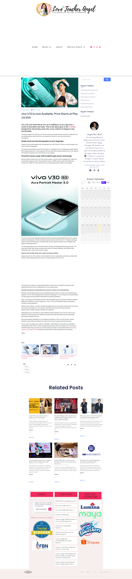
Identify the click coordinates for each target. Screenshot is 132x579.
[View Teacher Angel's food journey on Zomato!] (41, 517)
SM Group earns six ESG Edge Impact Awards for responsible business (90, 461)
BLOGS (45, 47)
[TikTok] (98, 170)
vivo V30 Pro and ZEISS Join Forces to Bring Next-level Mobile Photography (29, 357)
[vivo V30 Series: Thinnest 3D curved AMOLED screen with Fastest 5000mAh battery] (69, 349)
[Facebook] (90, 170)
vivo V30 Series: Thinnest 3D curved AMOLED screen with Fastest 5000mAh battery (68, 357)
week (99, 182)
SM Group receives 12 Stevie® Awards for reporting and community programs (91, 416)
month (104, 182)
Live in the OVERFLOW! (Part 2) (64, 510)
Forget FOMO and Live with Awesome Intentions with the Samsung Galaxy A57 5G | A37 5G (65, 461)
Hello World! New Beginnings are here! (65, 501)
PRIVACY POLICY (74, 47)
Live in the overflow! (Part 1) (63, 505)
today (82, 183)
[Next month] (85, 181)
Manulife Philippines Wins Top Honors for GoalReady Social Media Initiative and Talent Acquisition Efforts (65, 417)
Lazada (28, 329)
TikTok (35, 329)
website (74, 327)
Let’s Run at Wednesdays (62, 514)
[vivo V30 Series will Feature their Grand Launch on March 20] (49, 349)
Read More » (31, 437)
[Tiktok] (97, 47)
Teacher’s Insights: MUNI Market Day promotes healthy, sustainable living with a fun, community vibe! (65, 555)
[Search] (107, 79)
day (94, 182)
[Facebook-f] (94, 47)
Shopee (23, 329)
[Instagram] (94, 170)
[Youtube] (100, 47)
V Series (72, 127)
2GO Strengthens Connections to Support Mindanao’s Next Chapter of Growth (40, 461)
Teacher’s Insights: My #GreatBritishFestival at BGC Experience (63, 540)
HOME (35, 47)
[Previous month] (82, 181)
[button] (68, 364)
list (109, 182)
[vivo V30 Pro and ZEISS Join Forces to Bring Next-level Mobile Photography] (30, 349)
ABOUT (59, 47)
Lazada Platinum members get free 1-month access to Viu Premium (39, 416)
